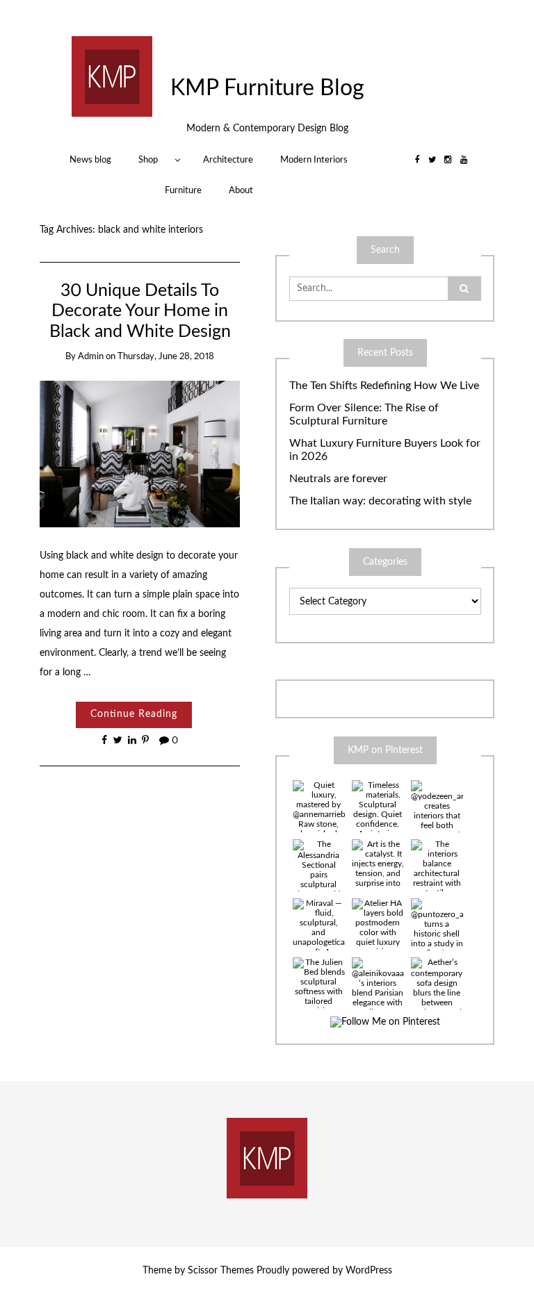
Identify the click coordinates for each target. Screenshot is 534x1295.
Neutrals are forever (338, 478)
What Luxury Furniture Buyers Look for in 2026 (384, 450)
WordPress (369, 1271)
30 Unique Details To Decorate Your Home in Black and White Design (140, 311)
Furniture (183, 190)
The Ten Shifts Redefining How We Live (384, 385)
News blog (90, 160)
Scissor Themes (221, 1271)
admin (91, 356)
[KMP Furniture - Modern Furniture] (112, 76)
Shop (148, 160)
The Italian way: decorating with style (380, 500)
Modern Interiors (314, 160)
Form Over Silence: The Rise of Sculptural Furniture (364, 414)
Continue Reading (133, 714)
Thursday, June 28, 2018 (166, 356)
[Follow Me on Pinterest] (385, 1022)
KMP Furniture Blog (267, 88)
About (241, 190)
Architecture (228, 160)
